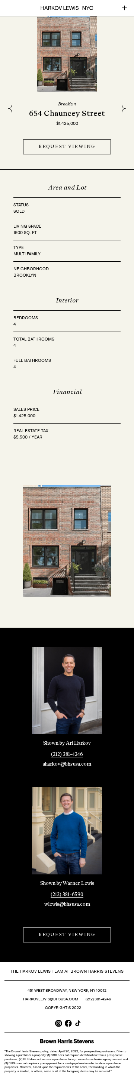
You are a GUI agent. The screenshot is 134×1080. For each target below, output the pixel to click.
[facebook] (68, 1023)
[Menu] (124, 8)
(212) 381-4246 (67, 754)
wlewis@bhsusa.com (67, 904)
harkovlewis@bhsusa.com (50, 999)
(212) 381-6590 (67, 894)
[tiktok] (78, 1023)
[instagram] (58, 1023)
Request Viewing (67, 147)
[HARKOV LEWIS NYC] (67, 8)
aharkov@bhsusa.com (67, 764)
